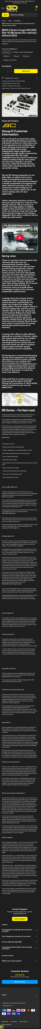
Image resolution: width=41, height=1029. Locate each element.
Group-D (8, 1003)
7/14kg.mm (17, 56)
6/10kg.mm (7, 52)
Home (4, 21)
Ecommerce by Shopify (19, 1003)
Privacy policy (14, 1021)
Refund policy (5, 1021)
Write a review (19, 982)
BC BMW (17, 21)
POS (11, 1003)
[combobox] (23, 15)
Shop (9, 21)
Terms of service (23, 1021)
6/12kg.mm (7, 56)
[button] (3, 8)
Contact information (6, 1024)
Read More (5, 44)
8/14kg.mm (27, 56)
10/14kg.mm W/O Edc (10, 60)
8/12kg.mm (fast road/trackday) (23, 52)
